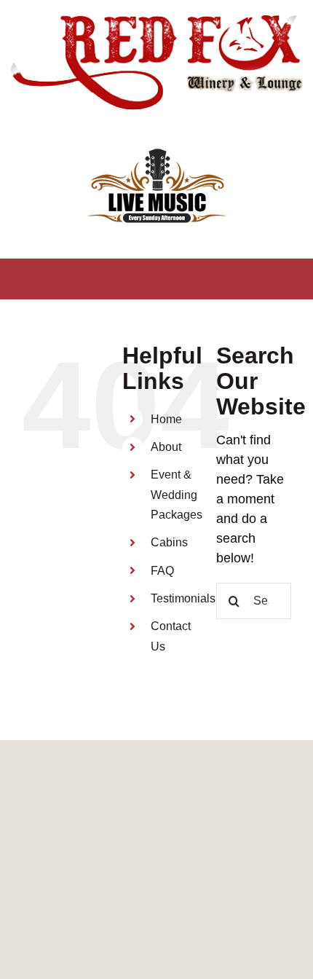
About (166, 447)
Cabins (169, 542)
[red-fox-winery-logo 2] (156, 17)
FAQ (162, 571)
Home (166, 419)
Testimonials (183, 598)
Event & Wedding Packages (176, 494)
